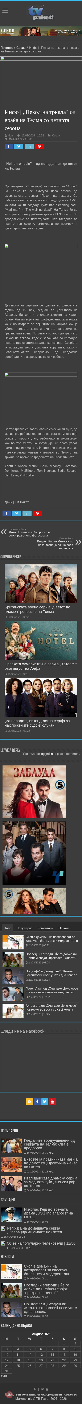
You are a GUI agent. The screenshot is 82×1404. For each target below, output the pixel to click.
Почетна (6, 47)
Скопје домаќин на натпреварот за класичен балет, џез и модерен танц (52, 938)
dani (10, 135)
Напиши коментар (20, 138)
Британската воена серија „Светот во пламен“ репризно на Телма (37, 609)
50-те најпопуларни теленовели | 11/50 (41, 1243)
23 (75, 1360)
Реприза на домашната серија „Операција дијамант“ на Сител (34, 1230)
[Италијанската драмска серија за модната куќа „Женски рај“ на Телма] (11, 1183)
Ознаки (63, 928)
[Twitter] (44, 1101)
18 (18, 1360)
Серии (20, 47)
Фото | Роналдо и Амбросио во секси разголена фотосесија (30, 532)
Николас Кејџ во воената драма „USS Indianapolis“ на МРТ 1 (48, 1213)
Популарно (24, 928)
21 (52, 1360)
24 (6, 1365)
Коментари (45, 928)
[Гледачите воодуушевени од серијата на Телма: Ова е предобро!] (11, 1146)
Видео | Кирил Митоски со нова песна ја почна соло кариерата (55, 543)
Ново (7, 928)
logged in (47, 753)
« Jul (4, 1376)
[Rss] (29, 1101)
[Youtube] (52, 1101)
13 (41, 1354)
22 (64, 1360)
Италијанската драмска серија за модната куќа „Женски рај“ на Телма (50, 1182)
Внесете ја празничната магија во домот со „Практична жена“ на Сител (51, 1163)
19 (29, 1360)
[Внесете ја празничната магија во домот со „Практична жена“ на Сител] (11, 1164)
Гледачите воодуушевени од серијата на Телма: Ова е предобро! (49, 1144)
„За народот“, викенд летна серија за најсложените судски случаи (37, 723)
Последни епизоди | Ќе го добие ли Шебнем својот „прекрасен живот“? (51, 956)
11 (18, 1354)
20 (41, 1360)
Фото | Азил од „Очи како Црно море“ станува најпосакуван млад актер (52, 990)
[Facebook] (37, 1101)
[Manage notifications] (9, 1394)
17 (6, 1360)
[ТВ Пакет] (41, 12)
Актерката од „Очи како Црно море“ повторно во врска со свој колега (51, 1007)
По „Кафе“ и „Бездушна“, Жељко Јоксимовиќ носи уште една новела (51, 973)
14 (52, 1354)
